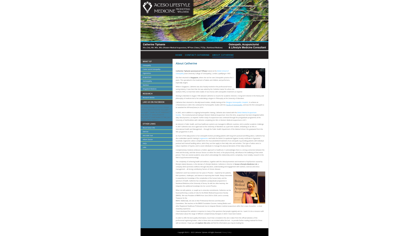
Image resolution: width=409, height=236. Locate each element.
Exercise (145, 132)
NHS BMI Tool (148, 136)
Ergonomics (147, 73)
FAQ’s (145, 143)
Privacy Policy (226, 232)
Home (178, 55)
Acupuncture (147, 77)
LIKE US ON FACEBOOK (153, 102)
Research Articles (149, 98)
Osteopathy (147, 65)
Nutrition (146, 85)
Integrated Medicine (149, 89)
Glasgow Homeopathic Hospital (237, 102)
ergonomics (204, 138)
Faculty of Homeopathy (234, 105)
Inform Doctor (148, 139)
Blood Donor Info (149, 128)
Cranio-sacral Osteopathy (151, 69)
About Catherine (223, 55)
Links (144, 147)
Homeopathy (147, 81)
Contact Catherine (197, 55)
